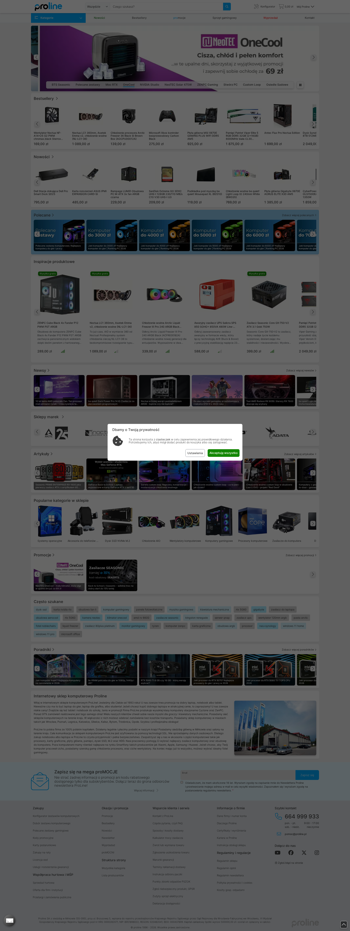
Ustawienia (195, 453)
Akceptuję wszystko (223, 453)
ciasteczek (163, 439)
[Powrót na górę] (344, 924)
